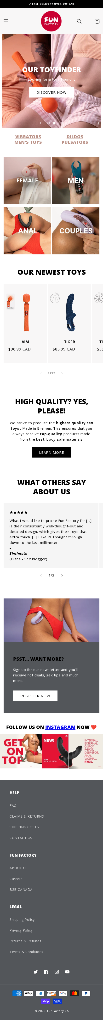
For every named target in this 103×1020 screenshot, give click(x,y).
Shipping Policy (22, 919)
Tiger (69, 342)
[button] (6, 21)
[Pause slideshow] (97, 123)
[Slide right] (62, 373)
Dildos (75, 136)
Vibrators (28, 136)
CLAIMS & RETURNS (27, 816)
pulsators (75, 142)
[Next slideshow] (62, 123)
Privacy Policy (21, 930)
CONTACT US (21, 837)
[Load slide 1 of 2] (49, 123)
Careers (16, 878)
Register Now (35, 695)
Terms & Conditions (26, 951)
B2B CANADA (21, 889)
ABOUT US (19, 867)
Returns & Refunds (25, 941)
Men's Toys (28, 142)
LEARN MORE (51, 452)
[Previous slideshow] (40, 123)
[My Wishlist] (87, 21)
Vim (25, 342)
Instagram (60, 727)
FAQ (13, 805)
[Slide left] (41, 373)
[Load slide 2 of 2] (54, 123)
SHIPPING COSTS (24, 827)
